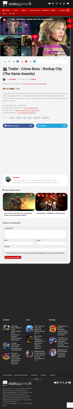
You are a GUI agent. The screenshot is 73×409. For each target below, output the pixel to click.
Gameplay (12, 117)
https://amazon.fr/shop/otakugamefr (34, 84)
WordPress (13, 403)
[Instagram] (57, 3)
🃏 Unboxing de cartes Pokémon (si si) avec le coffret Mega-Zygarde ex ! (62, 353)
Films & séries (35, 10)
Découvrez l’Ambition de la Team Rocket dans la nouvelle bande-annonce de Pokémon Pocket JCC (16, 358)
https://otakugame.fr (31, 108)
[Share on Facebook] (16, 61)
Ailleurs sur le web (20, 375)
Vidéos (24, 10)
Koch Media (24, 392)
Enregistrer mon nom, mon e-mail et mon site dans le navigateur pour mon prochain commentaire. (36, 253)
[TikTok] (64, 3)
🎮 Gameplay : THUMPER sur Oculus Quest (50, 213)
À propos (34, 375)
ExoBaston (20, 396)
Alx (24, 403)
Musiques (45, 10)
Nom (6, 240)
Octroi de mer (7, 375)
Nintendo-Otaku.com (17, 399)
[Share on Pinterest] (24, 61)
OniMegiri (17, 398)
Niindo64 (11, 398)
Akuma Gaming (22, 394)
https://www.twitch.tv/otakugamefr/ (27, 110)
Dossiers (62, 10)
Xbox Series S (37, 117)
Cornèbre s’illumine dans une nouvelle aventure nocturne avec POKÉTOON (16, 346)
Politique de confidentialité (14, 390)
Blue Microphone (12, 394)
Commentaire (9, 228)
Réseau (43, 375)
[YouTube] (49, 3)
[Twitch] (53, 3)
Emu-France (13, 396)
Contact (53, 375)
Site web (6, 246)
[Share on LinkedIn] (33, 61)
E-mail (38, 240)
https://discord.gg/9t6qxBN (26, 113)
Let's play (19, 117)
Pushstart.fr (14, 401)
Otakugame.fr (27, 399)
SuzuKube (12, 79)
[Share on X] (8, 61)
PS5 (25, 117)
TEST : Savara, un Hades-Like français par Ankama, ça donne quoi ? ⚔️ (39, 329)
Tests (16, 10)
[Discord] (68, 3)
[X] (60, 3)
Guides (53, 10)
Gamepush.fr (6, 401)
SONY (18, 392)
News (8, 10)
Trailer (33, 79)
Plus (4, 13)
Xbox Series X (45, 117)
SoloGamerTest (24, 398)
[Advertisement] (35, 151)
